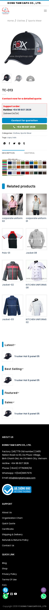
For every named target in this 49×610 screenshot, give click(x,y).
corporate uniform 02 (12, 220)
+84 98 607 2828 (22, 109)
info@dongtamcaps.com (22, 477)
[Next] (42, 49)
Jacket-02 (8, 284)
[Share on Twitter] (14, 143)
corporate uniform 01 (36, 220)
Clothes (21, 20)
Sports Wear (35, 20)
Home (10, 20)
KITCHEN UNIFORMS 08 (36, 286)
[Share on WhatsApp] (4, 143)
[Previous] (6, 49)
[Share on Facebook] (9, 143)
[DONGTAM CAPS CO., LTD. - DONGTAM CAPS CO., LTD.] (15, 11)
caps (9, 137)
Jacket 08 (31, 253)
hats (14, 137)
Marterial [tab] (29, 153)
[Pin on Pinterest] (19, 143)
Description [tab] (8, 153)
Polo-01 (6, 253)
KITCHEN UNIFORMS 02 (36, 321)
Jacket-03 (8, 319)
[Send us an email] (11, 594)
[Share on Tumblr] (24, 143)
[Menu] (45, 10)
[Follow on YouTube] (15, 594)
